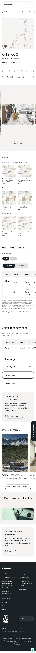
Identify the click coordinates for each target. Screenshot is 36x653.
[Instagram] (3, 631)
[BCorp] (5, 623)
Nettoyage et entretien (26, 574)
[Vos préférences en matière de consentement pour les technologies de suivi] (32, 649)
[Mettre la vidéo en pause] (29, 515)
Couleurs (9, 266)
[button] (15, 143)
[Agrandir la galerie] (5, 121)
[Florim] (8, 4)
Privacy (4, 602)
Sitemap (4, 609)
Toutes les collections (11, 12)
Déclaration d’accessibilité (6, 592)
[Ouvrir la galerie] (5, 46)
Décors (21, 266)
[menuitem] (5, 258)
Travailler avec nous (8, 577)
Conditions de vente (8, 574)
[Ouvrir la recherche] (26, 4)
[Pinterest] (6, 631)
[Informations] (21, 274)
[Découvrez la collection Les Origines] (18, 514)
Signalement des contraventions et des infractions (26, 583)
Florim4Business (24, 577)
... (2, 12)
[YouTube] (9, 631)
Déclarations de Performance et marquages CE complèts (7, 584)
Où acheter (22, 589)
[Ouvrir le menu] (31, 4)
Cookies (4, 606)
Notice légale (6, 598)
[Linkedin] (16, 631)
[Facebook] (13, 631)
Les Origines (23, 12)
